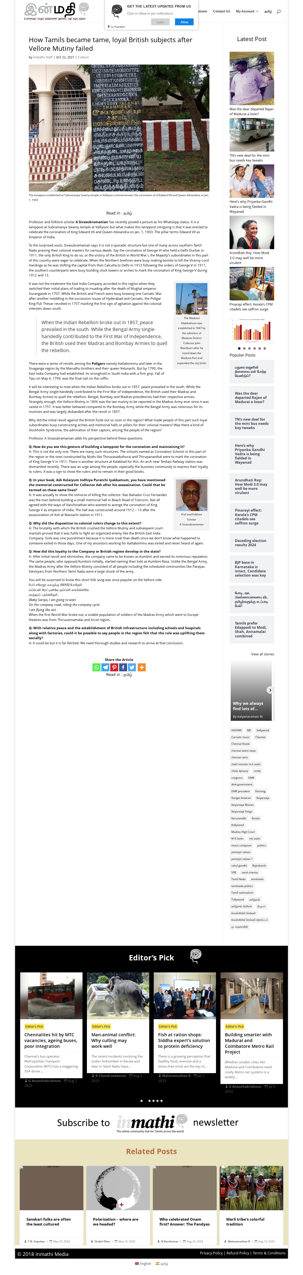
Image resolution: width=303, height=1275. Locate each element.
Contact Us (221, 11)
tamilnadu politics (242, 886)
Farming (260, 791)
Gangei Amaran (241, 798)
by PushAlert (118, 26)
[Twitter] (132, 667)
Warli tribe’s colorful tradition (251, 1205)
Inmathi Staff (43, 57)
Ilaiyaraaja (262, 798)
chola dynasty (239, 771)
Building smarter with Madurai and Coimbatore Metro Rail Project (249, 1043)
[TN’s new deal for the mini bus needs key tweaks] (252, 135)
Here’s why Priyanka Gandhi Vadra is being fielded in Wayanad (251, 206)
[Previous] (233, 690)
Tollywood (237, 899)
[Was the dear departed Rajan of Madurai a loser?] (252, 79)
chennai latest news (243, 751)
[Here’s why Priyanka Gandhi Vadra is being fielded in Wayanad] (252, 181)
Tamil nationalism (242, 893)
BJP (249, 730)
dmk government (241, 784)
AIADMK (236, 730)
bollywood (263, 730)
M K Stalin (237, 838)
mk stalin (254, 838)
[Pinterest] (114, 667)
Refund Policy (237, 1253)
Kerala (256, 818)
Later (160, 22)
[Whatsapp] (96, 667)
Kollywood (237, 825)
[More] (142, 667)
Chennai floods (240, 744)
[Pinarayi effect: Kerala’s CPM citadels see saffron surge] (252, 284)
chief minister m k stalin (246, 764)
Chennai (260, 737)
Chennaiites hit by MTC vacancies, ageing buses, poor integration (50, 1040)
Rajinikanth (259, 865)
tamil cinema (250, 872)
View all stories (262, 654)
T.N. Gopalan (36, 1241)
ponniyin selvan (240, 852)
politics (261, 845)
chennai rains (239, 757)
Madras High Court (243, 832)
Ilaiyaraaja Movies (242, 805)
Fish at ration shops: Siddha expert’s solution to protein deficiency (184, 1040)
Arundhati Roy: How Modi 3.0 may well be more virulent (249, 257)
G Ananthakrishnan (44, 1080)
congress (237, 778)
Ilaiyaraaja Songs (241, 811)
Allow (184, 22)
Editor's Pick (34, 1026)
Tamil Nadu (238, 879)
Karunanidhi (238, 818)
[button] (141, 1101)
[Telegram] (105, 667)
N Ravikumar (169, 1241)
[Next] (270, 690)
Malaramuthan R (176, 1075)
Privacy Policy (211, 1253)
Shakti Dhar (102, 1241)
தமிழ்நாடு (254, 899)
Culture (83, 57)
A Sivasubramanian (92, 222)
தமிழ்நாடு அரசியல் (241, 906)
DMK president (240, 791)
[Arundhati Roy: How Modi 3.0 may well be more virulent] (252, 233)
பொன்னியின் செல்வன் (243, 913)
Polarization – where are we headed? (118, 1205)
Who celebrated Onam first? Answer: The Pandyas (184, 1205)
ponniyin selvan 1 (242, 859)
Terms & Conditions (269, 1253)
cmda (257, 771)
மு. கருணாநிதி (239, 926)
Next (268, 330)
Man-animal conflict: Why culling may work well (113, 1040)
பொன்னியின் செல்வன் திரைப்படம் (249, 920)
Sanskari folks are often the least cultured (51, 1205)
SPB (233, 872)
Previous (235, 330)
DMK (251, 778)
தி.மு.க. (261, 906)
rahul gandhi (239, 865)
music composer (241, 845)
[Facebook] (123, 667)
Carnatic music (240, 737)
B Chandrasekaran (110, 1075)
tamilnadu (257, 879)
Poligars (98, 363)
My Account (245, 11)
